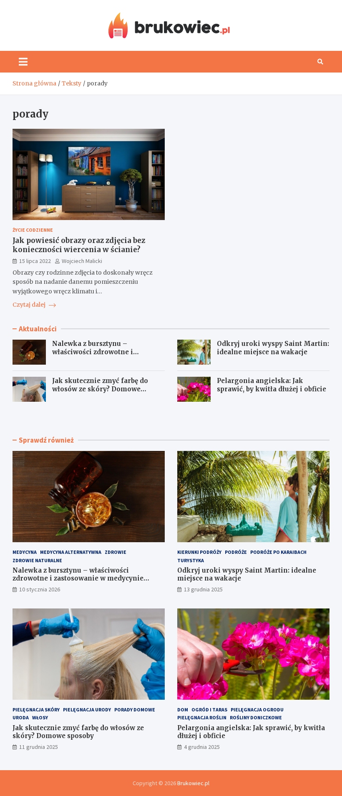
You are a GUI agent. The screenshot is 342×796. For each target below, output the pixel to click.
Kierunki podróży (199, 552)
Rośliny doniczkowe (256, 717)
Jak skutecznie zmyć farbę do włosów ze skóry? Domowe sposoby (100, 389)
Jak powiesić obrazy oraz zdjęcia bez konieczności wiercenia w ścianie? (79, 245)
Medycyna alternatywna (70, 552)
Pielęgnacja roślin (201, 717)
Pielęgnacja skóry (36, 709)
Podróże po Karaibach (278, 552)
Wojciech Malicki (82, 261)
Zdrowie (115, 552)
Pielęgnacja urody (87, 709)
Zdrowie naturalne (37, 560)
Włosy (40, 717)
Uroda (21, 717)
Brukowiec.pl (193, 783)
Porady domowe (134, 709)
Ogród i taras (209, 709)
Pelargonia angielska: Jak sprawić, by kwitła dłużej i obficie (271, 385)
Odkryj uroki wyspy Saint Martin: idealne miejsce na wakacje (273, 348)
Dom (182, 709)
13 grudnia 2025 (203, 589)
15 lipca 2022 (35, 261)
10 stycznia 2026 (39, 589)
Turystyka (190, 560)
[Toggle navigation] (23, 62)
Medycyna (25, 552)
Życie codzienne (33, 230)
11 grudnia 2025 (38, 747)
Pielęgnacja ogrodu (257, 709)
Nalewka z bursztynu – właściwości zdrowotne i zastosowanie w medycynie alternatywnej (97, 356)
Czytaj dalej (30, 304)
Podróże (236, 552)
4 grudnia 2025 (202, 747)
